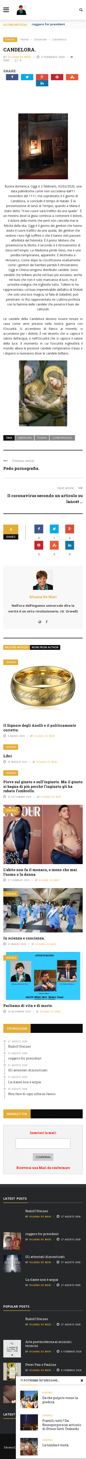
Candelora (25, 437)
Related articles (16, 647)
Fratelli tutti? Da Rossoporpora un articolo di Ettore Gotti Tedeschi (61, 1425)
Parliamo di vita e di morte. (28, 1005)
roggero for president (42, 1234)
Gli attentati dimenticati (45, 1257)
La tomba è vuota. (55, 1445)
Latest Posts (15, 1198)
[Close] (82, 1380)
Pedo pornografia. (21, 468)
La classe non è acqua (41, 1279)
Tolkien (42, 437)
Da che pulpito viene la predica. (60, 1400)
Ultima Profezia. (62, 437)
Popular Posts (16, 1306)
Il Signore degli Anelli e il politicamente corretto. (39, 727)
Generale (10, 39)
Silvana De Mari (19, 57)
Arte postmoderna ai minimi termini (48, 1344)
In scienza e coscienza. (24, 938)
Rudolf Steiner (36, 1211)
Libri (7, 756)
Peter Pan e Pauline (40, 1365)
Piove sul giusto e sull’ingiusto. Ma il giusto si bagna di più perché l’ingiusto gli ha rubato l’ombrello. (43, 786)
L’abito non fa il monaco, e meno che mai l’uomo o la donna (40, 872)
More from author (45, 647)
